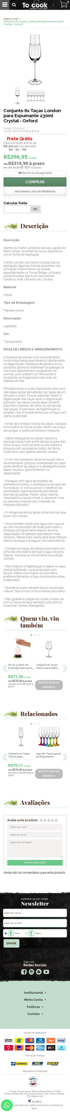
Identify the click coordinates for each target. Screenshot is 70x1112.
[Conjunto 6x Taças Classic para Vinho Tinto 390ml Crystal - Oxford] (24, 648)
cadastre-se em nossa (34, 898)
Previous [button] (5, 668)
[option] (17, 96)
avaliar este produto (14, 131)
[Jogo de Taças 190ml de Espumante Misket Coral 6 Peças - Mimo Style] (49, 736)
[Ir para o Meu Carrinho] (63, 4)
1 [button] (31, 635)
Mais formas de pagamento (37, 173)
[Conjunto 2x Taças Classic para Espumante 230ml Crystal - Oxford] (21, 736)
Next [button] (64, 668)
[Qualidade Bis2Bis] (33, 1086)
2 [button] (35, 635)
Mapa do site (37, 1096)
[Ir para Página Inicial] (11, 18)
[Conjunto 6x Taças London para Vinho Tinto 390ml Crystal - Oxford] (52, 648)
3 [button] (39, 635)
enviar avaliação (35, 862)
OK (35, 209)
